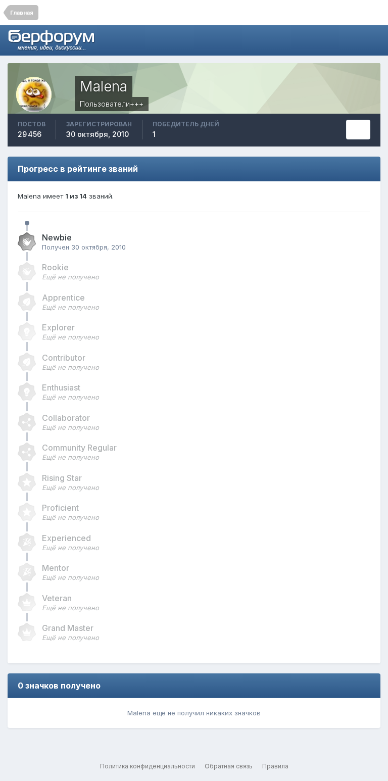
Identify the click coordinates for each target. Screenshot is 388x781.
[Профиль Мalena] (358, 129)
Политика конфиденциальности (147, 766)
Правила (275, 766)
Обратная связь (229, 766)
